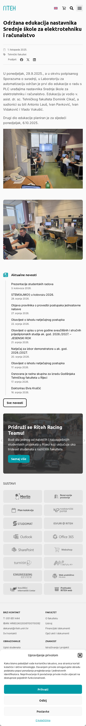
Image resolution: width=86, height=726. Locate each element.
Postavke (43, 711)
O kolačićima (43, 720)
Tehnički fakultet (17, 54)
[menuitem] (56, 8)
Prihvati (43, 689)
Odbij (43, 700)
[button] (80, 655)
